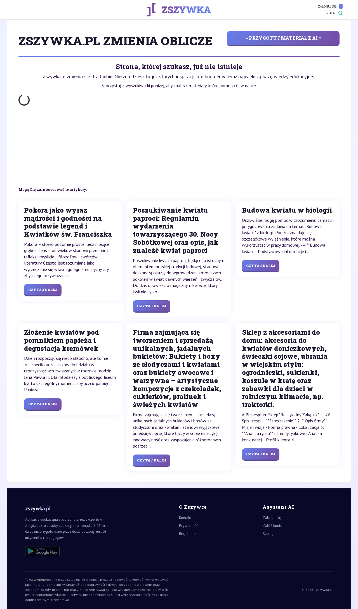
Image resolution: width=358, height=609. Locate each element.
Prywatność (188, 525)
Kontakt (185, 517)
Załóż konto (272, 525)
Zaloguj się (327, 6)
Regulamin (187, 533)
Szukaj (330, 13)
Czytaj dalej (42, 289)
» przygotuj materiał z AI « (283, 38)
